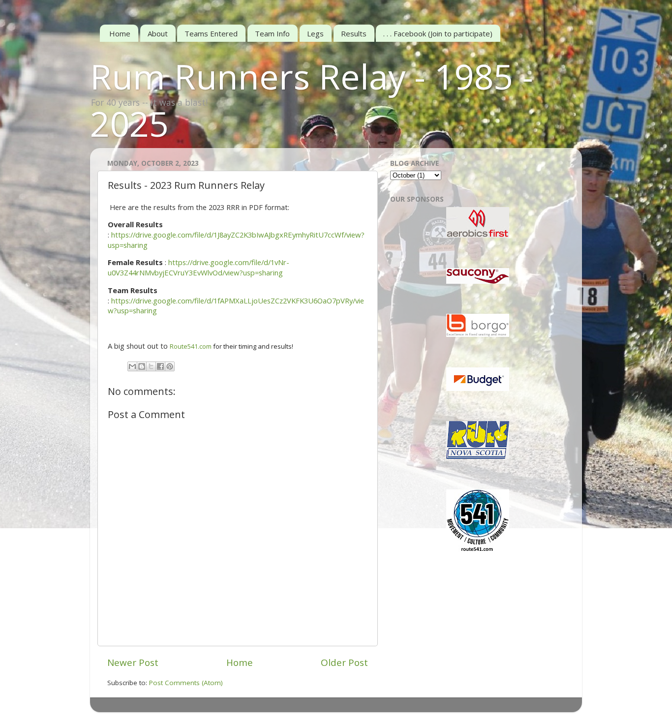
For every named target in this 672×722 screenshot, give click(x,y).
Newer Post (132, 662)
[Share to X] (151, 366)
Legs (315, 33)
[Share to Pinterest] (170, 366)
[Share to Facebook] (160, 366)
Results (354, 33)
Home (119, 33)
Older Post (344, 662)
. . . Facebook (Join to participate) (437, 33)
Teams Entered (211, 33)
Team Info (272, 33)
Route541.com (191, 346)
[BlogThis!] (142, 366)
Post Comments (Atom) (186, 682)
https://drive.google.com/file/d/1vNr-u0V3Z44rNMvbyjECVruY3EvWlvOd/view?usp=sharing (198, 267)
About (158, 33)
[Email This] (132, 366)
